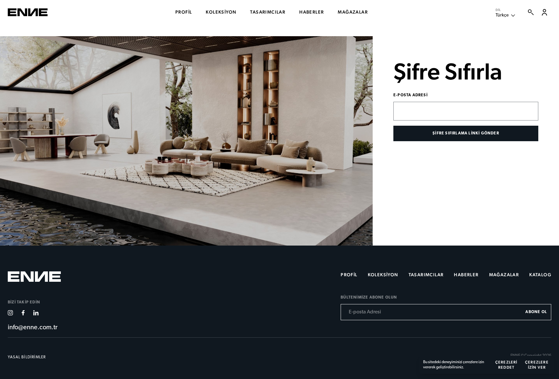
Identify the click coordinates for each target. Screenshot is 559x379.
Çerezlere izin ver (537, 365)
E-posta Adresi (410, 95)
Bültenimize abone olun (369, 298)
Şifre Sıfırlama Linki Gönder (466, 133)
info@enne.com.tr (33, 327)
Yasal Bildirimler (27, 357)
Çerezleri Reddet (506, 365)
